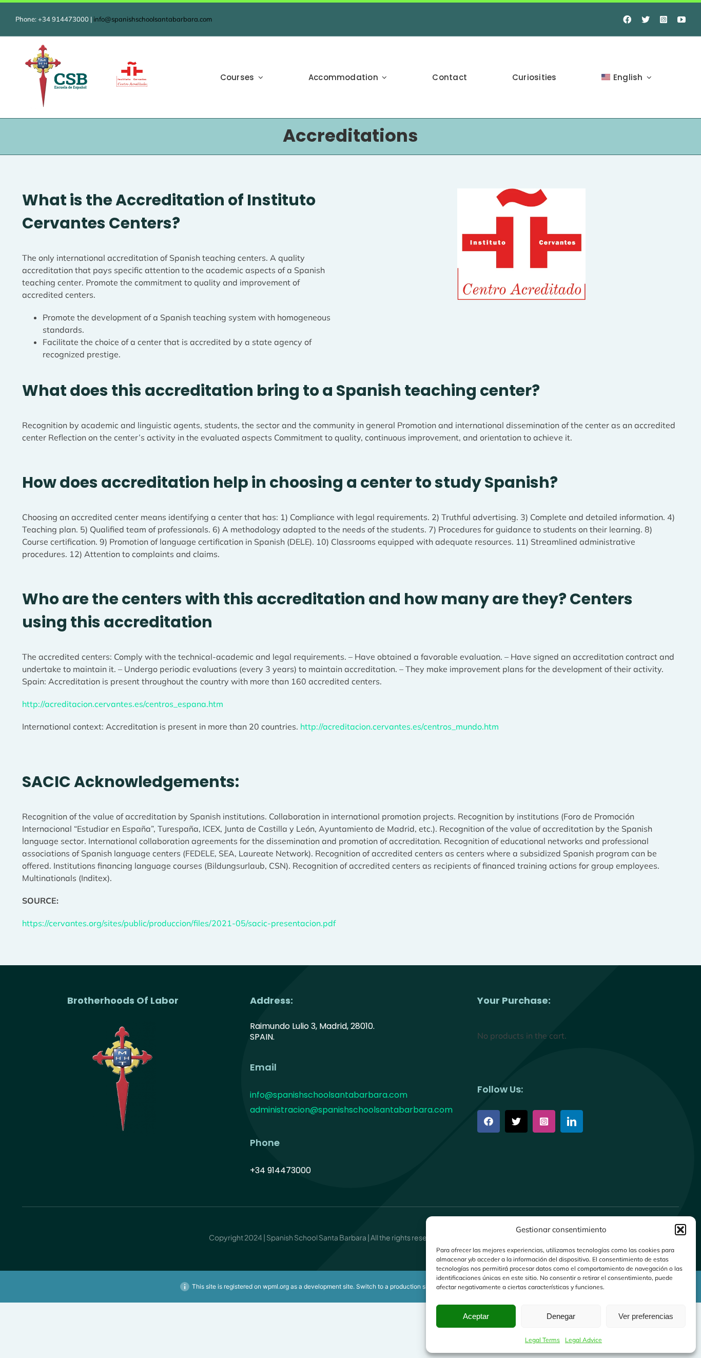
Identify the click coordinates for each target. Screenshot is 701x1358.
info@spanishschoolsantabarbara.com (152, 19)
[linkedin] (571, 1121)
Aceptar (476, 1316)
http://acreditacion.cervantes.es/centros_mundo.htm (399, 726)
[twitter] (645, 19)
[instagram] (663, 19)
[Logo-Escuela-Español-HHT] (56, 46)
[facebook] (627, 19)
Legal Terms (542, 1340)
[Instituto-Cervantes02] (131, 66)
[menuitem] (626, 77)
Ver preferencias (645, 1316)
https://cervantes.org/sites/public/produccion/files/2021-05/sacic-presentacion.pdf (179, 923)
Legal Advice (583, 1340)
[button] (680, 1230)
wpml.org (276, 1286)
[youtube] (681, 19)
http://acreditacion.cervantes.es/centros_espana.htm (122, 704)
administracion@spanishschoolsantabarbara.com (351, 1110)
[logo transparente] (122, 1025)
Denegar (561, 1316)
